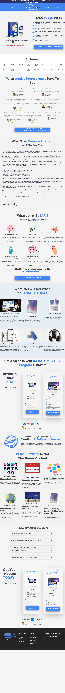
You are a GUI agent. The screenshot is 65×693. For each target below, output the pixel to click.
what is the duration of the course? (19, 550)
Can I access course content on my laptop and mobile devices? (26, 540)
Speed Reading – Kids (31, 7)
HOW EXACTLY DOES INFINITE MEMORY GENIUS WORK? (22, 554)
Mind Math (57, 7)
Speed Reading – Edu (20, 7)
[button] (32, 533)
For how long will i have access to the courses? (22, 536)
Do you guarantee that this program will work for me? (24, 557)
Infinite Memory (40, 7)
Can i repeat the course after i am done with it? (22, 543)
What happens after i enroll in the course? (21, 533)
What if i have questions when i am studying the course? (24, 547)
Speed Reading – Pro (9, 7)
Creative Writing (49, 7)
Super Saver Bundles (33, 9)
